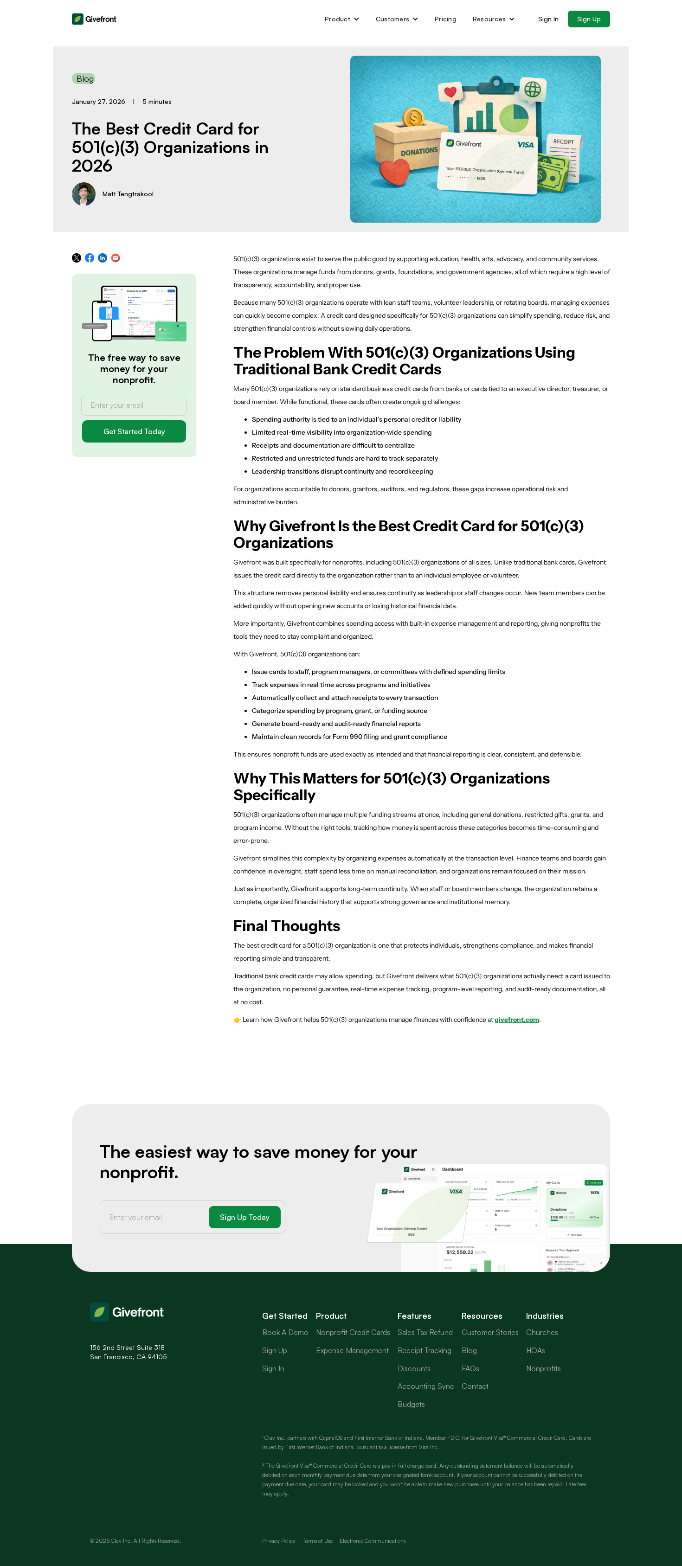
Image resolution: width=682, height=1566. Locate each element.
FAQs (470, 1368)
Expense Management (352, 1350)
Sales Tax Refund (425, 1332)
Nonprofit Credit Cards (353, 1332)
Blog (469, 1350)
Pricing (446, 19)
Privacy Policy (279, 1540)
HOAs (535, 1350)
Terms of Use (317, 1540)
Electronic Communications (372, 1540)
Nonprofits (543, 1368)
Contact (475, 1386)
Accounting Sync (426, 1386)
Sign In (548, 19)
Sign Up (589, 19)
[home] (95, 19)
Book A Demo (285, 1332)
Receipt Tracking (424, 1350)
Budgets (411, 1404)
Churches (542, 1332)
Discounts (414, 1368)
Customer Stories (490, 1332)
